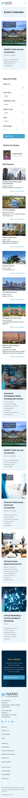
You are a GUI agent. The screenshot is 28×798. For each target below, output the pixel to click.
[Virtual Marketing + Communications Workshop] (23, 638)
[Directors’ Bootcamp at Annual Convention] (23, 525)
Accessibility (6, 774)
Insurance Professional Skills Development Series (13, 396)
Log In (3, 738)
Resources (5, 758)
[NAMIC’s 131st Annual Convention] (23, 65)
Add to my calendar (17, 191)
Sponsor (4, 727)
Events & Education (8, 750)
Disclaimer (5, 778)
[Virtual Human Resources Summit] (23, 579)
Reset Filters (8, 136)
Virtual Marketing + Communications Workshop (13, 618)
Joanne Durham (17, 154)
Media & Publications (9, 754)
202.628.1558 (6, 717)
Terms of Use (6, 767)
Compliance (6, 747)
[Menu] (21, 3)
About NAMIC (6, 762)
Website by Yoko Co (7, 794)
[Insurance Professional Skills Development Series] (23, 414)
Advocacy (5, 743)
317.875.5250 (6, 707)
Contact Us (5, 730)
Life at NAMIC (6, 734)
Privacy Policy (6, 771)
